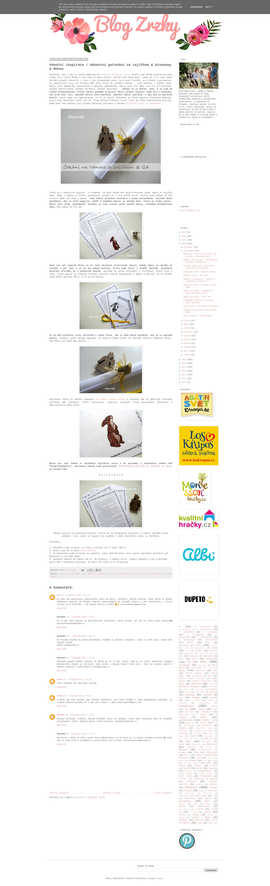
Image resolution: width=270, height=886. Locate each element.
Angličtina (200, 648)
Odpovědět (62, 608)
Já (186, 709)
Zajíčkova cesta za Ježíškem (142, 103)
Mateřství (212, 744)
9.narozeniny (211, 640)
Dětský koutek (194, 673)
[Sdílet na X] (94, 570)
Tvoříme (166, 574)
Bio (180, 656)
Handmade (207, 695)
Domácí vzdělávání (202, 681)
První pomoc (205, 774)
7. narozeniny (204, 637)
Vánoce (54, 576)
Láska (211, 733)
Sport (207, 801)
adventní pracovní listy (115, 74)
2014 (184, 379)
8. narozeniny (187, 640)
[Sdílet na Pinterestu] (100, 570)
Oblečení (184, 758)
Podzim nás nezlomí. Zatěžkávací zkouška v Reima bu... (200, 261)
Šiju (195, 804)
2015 (184, 375)
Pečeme (192, 761)
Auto (187, 651)
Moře (187, 755)
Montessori (212, 752)
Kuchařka (183, 733)
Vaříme (182, 815)
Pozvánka (213, 768)
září (186, 324)
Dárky (182, 670)
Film (187, 692)
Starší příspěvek (162, 793)
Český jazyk (208, 668)
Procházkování (205, 771)
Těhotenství (204, 806)
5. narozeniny (195, 635)
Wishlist (199, 820)
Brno (195, 659)
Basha (59, 679)
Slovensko (207, 793)
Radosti (214, 784)
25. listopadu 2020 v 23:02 (81, 658)
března (187, 347)
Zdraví (186, 823)
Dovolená (196, 683)
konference (189, 725)
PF (205, 761)
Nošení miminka (204, 755)
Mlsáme (182, 752)
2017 (184, 367)
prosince (189, 247)
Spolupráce (154, 574)
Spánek (208, 798)
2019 (184, 360)
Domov (181, 684)
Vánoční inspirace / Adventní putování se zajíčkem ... (198, 267)
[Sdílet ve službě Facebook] (97, 570)
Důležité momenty (96, 574)
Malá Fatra (184, 739)
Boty (181, 659)
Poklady (214, 766)
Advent (62, 574)
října (187, 321)
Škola (208, 804)
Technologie (184, 809)
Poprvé (186, 768)
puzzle (199, 784)
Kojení (203, 723)
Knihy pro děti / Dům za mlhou (199, 272)
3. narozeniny (186, 632)
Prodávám (188, 771)
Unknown (61, 715)
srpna (187, 328)
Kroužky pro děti (203, 731)
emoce (186, 689)
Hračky (195, 697)
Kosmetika (207, 725)
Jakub (201, 709)
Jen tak (189, 712)
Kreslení (183, 731)
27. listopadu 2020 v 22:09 (77, 679)
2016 (184, 371)
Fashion (213, 689)
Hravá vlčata (88, 550)
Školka (182, 806)
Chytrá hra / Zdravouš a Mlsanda (200, 306)
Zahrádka (214, 820)
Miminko (183, 749)
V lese (193, 812)
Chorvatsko (204, 703)
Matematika (196, 744)
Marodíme (206, 742)
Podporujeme (205, 763)
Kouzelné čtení (204, 728)
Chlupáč (182, 703)
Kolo (215, 723)
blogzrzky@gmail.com (189, 210)
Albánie (186, 648)
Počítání (188, 763)
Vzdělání (183, 820)
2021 (184, 240)
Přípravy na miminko (206, 779)
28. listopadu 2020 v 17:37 (81, 734)
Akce (207, 642)
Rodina (143, 574)
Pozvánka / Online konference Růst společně (198, 301)
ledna (187, 355)
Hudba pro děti (192, 700)
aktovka (214, 645)
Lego (181, 736)
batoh (201, 653)
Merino (209, 747)
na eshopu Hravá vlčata (110, 399)
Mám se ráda (211, 739)
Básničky (189, 653)
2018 (184, 363)
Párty (181, 761)
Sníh (215, 796)
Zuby (210, 823)
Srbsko (182, 804)
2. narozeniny (204, 629)
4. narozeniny (210, 632)
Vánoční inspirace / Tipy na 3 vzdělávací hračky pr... (199, 280)
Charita (210, 700)
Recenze (134, 574)
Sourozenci (189, 798)
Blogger (159, 878)
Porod (199, 768)
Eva (58, 595)
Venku (195, 814)
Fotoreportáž (211, 692)
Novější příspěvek (59, 793)
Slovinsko (184, 796)
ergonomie (200, 689)
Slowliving (200, 796)
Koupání (182, 728)
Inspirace (123, 574)
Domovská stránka (111, 793)
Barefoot (213, 651)
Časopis (202, 665)
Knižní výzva (210, 720)
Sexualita (189, 793)
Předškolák (205, 776)
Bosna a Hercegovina (201, 656)
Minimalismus (205, 750)
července (189, 332)
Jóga (181, 715)
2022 (184, 236)
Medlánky (191, 747)
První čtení (185, 774)
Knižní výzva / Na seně (195, 275)
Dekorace (200, 671)
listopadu (189, 251)
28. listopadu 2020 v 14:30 (79, 715)
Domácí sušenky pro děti (192, 678)
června (187, 336)
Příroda (191, 781)
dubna (187, 343)
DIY (84, 574)
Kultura (198, 733)
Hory (181, 698)
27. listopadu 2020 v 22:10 (77, 696)
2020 (184, 244)
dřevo (211, 684)
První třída (185, 776)
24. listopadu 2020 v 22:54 (75, 595)
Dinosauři (197, 676)
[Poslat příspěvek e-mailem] (82, 570)
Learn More (196, 7)
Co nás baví (74, 574)
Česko (193, 668)
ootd (198, 758)
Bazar (211, 653)
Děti (215, 671)
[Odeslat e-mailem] (88, 570)
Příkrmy (182, 779)
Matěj (181, 744)
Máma (188, 741)
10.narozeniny (185, 629)
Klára (203, 717)
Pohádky (198, 766)
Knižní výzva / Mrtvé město (197, 316)
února (187, 351)
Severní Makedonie (208, 791)
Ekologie (213, 687)
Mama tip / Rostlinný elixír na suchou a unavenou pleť (199, 255)
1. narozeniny (202, 627)
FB (109, 547)
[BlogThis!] (91, 570)
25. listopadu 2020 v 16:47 (81, 636)
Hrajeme (214, 698)
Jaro (215, 709)
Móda (196, 752)
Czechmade (184, 665)
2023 (184, 232)
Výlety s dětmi (201, 817)
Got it (208, 7)
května (187, 340)
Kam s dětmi (198, 715)
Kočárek (190, 723)
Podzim (182, 766)
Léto (192, 736)
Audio (215, 648)
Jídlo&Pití (206, 712)
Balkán (198, 651)
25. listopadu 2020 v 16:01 (81, 617)
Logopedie (209, 736)
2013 (184, 382)
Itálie (214, 706)
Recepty (214, 788)
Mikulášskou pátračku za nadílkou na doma (145, 466)
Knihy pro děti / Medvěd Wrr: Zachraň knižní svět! (198, 292)
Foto (197, 692)
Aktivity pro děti (190, 645)
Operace (211, 758)
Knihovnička (185, 720)
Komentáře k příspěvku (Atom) (90, 797)
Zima (200, 823)
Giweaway (112, 574)
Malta (196, 739)
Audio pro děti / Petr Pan (197, 297)
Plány (215, 761)
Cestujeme (212, 659)
